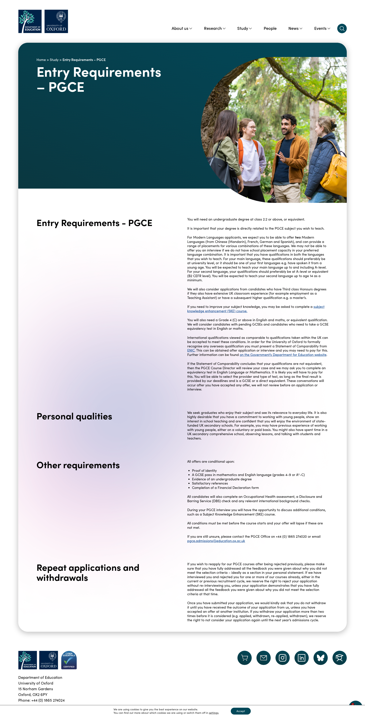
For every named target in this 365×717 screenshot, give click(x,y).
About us (180, 28)
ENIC (191, 350)
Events (320, 28)
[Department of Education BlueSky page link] (320, 658)
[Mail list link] (263, 660)
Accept (240, 711)
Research (213, 28)
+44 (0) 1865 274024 (48, 700)
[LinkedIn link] (301, 658)
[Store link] (244, 660)
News (293, 28)
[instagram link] (282, 658)
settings (213, 713)
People (270, 28)
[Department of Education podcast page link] (339, 658)
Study (242, 28)
